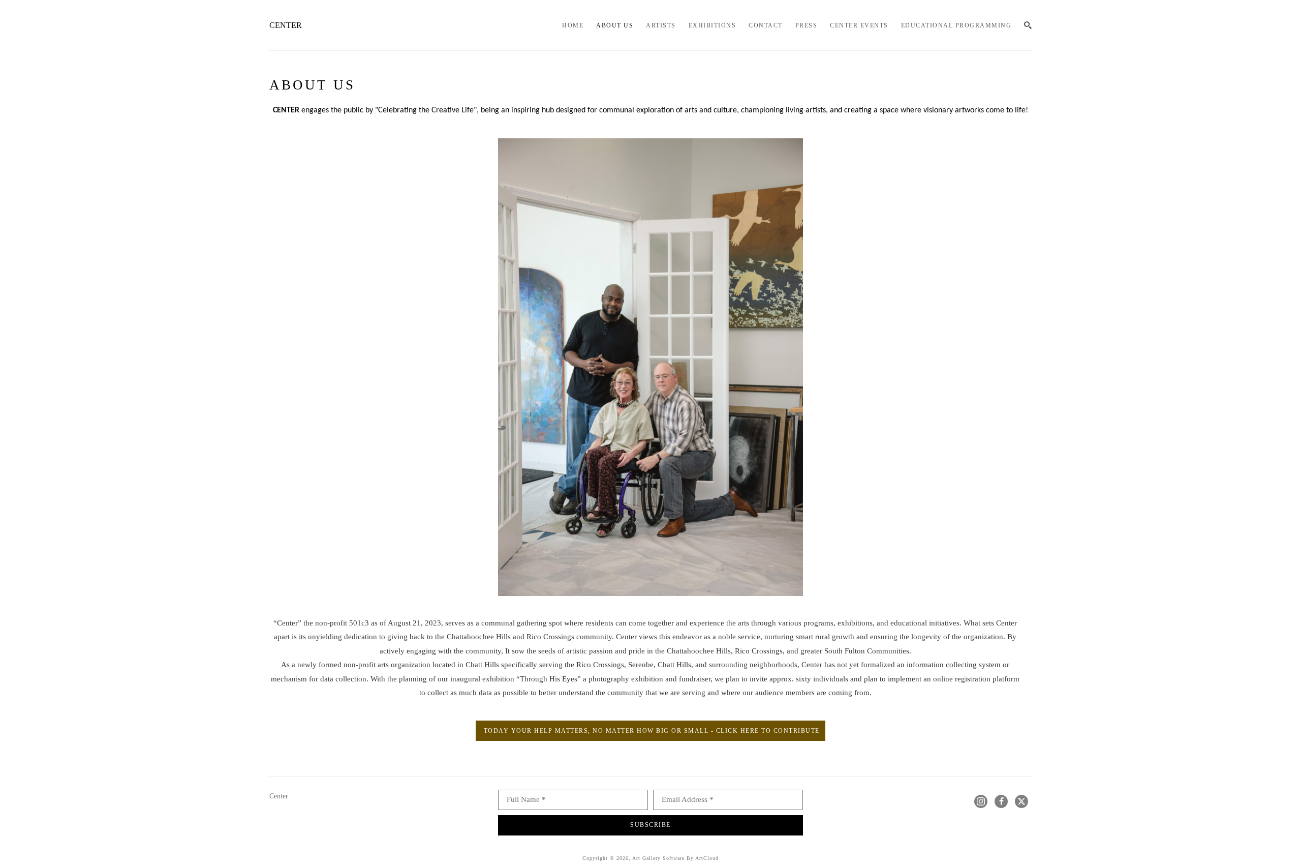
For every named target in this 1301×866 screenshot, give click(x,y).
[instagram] (980, 801)
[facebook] (1001, 801)
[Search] (1028, 25)
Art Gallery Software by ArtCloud (675, 858)
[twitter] (1021, 801)
